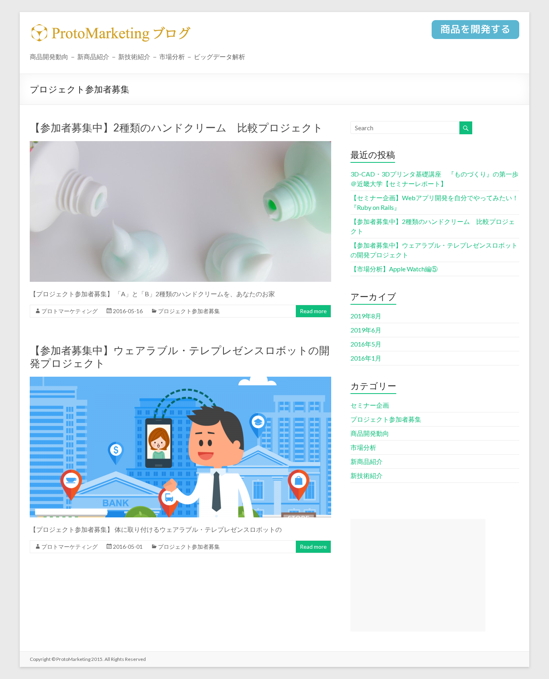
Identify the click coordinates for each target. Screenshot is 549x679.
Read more (313, 311)
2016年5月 (365, 344)
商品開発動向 (369, 433)
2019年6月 (365, 330)
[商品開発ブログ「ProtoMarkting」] (112, 29)
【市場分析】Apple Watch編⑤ (394, 269)
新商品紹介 (366, 461)
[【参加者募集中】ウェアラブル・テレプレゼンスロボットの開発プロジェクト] (180, 380)
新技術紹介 (366, 475)
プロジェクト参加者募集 (189, 311)
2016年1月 (365, 358)
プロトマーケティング (69, 311)
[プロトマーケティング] (475, 33)
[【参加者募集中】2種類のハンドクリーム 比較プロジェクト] (180, 145)
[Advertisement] (417, 575)
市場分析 (363, 447)
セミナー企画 (369, 405)
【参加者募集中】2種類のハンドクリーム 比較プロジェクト (176, 127)
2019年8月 (365, 316)
